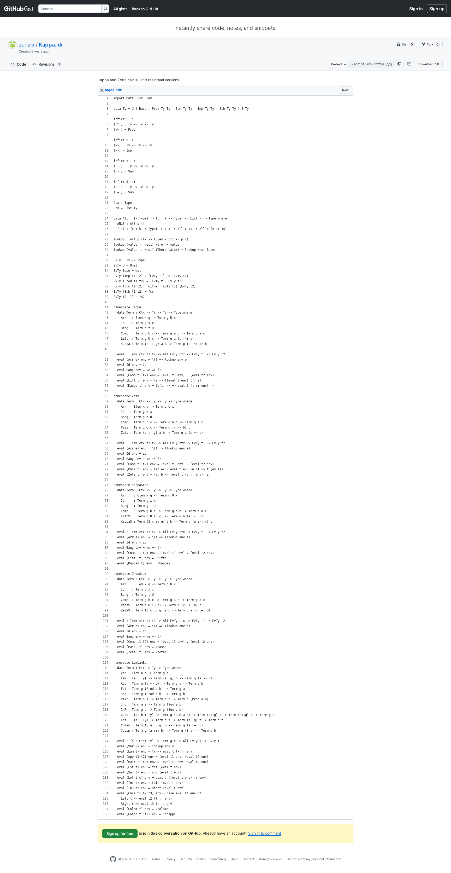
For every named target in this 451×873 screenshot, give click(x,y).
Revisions (49, 64)
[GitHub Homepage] (113, 859)
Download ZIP (428, 64)
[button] (399, 64)
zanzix (27, 45)
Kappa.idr (51, 45)
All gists (120, 9)
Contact (248, 859)
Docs (234, 859)
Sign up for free (119, 833)
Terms (155, 859)
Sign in (416, 8)
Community (218, 859)
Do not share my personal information (314, 859)
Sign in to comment (264, 833)
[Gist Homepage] (19, 8)
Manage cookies (270, 859)
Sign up (436, 8)
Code (21, 64)
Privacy (170, 859)
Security (186, 859)
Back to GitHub (145, 9)
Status (201, 859)
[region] (225, 456)
